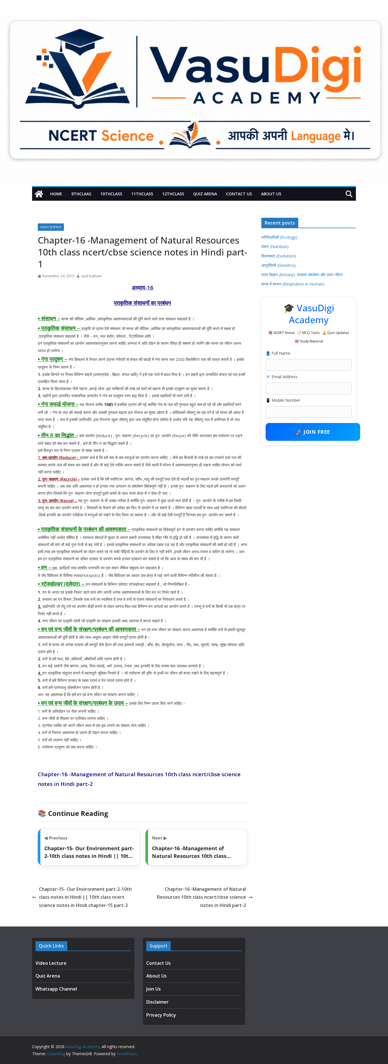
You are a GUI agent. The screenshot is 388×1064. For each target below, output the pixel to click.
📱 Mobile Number (283, 400)
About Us (271, 193)
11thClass (142, 193)
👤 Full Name (278, 353)
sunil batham (91, 276)
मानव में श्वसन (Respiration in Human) (292, 284)
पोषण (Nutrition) (275, 246)
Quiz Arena (205, 193)
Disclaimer (157, 1002)
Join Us (153, 989)
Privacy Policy (161, 1015)
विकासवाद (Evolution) (278, 256)
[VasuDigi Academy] (39, 194)
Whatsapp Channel (56, 989)
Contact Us (239, 193)
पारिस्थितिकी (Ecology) (279, 237)
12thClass (173, 193)
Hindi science (51, 227)
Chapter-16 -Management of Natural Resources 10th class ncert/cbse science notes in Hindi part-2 (201, 897)
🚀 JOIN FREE (313, 431)
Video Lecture (51, 963)
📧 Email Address (281, 376)
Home (56, 193)
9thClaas (81, 193)
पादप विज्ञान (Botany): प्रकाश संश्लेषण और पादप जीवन (302, 274)
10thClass (111, 193)
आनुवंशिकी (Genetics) (278, 265)
